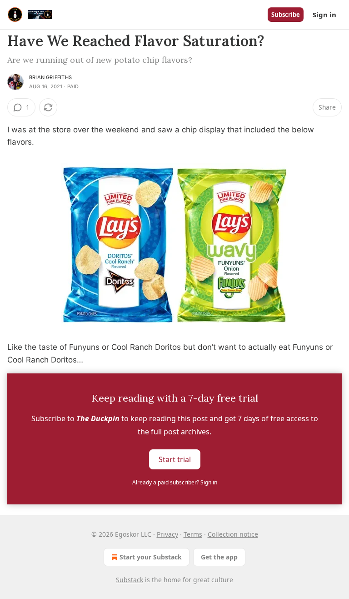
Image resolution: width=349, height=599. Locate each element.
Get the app (219, 557)
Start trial (175, 459)
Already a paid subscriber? (174, 482)
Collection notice (233, 534)
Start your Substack (151, 557)
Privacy (167, 534)
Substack (129, 579)
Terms (193, 534)
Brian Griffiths (50, 77)
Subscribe (285, 14)
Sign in (324, 14)
